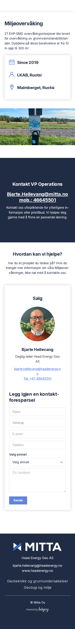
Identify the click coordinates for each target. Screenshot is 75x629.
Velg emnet (18, 454)
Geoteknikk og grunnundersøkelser (37, 581)
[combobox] (37, 462)
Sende (18, 500)
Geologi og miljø (37, 587)
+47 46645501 (37, 378)
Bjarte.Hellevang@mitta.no (37, 194)
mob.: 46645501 (37, 200)
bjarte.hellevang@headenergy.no (37, 565)
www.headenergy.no (37, 571)
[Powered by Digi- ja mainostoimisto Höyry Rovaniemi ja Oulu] (37, 609)
